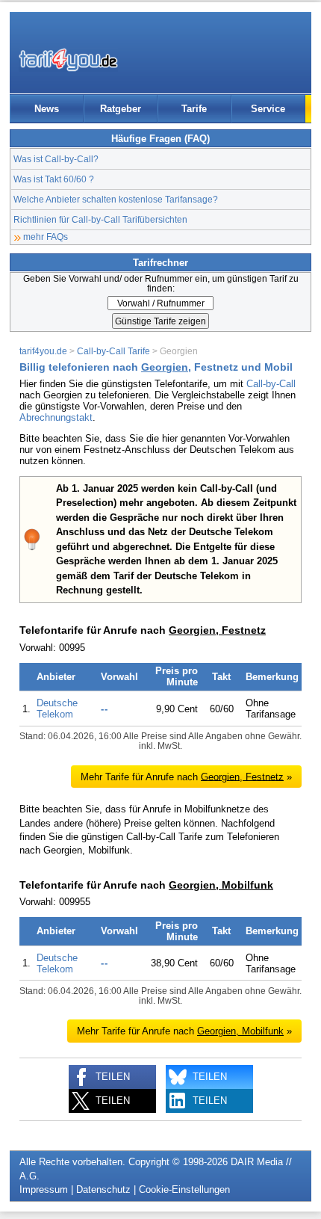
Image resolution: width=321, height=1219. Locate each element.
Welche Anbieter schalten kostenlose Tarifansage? (115, 199)
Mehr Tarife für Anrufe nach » (186, 776)
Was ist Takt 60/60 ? (53, 179)
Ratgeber (120, 108)
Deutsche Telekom (57, 708)
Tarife (194, 108)
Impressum (43, 1189)
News (46, 108)
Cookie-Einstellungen (184, 1189)
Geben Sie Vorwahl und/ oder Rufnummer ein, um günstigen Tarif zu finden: (161, 283)
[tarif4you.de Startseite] (68, 60)
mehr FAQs (45, 236)
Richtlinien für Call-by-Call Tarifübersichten (100, 219)
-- (104, 709)
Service (268, 108)
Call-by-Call (271, 383)
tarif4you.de (43, 351)
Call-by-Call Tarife (113, 351)
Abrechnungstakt (56, 417)
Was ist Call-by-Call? (56, 159)
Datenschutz (103, 1189)
